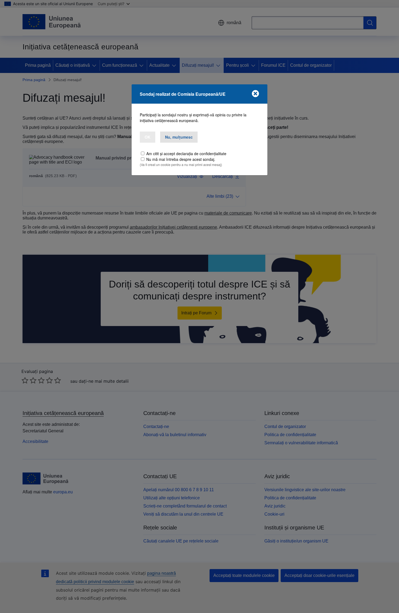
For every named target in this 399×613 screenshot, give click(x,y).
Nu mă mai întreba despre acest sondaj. (180, 159)
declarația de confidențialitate (201, 153)
